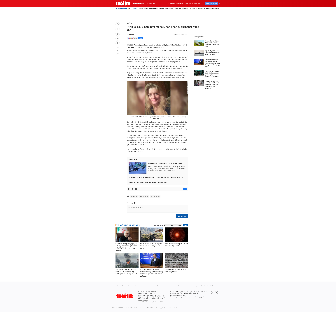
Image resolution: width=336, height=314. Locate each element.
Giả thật (211, 286)
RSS (204, 297)
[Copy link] (117, 29)
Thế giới (141, 286)
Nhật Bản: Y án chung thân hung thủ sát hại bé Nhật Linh (148, 182)
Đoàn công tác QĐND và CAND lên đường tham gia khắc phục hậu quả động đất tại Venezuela (212, 74)
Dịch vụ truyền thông (176, 297)
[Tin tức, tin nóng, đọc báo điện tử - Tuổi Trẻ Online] (124, 3)
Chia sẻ (140, 38)
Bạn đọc (146, 8)
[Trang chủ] (121, 8)
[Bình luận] (117, 34)
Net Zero (151, 8)
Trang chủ (115, 286)
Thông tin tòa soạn (143, 300)
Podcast (172, 3)
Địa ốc (217, 8)
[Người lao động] (138, 3)
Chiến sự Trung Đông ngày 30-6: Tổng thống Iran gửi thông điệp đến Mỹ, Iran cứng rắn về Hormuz (126, 247)
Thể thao (194, 8)
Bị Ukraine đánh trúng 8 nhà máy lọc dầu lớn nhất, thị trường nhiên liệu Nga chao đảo (126, 271)
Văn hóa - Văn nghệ (181, 8)
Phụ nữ (203, 8)
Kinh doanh (153, 286)
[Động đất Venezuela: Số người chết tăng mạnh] (176, 260)
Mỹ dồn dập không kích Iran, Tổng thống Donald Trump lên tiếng (212, 52)
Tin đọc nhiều (199, 37)
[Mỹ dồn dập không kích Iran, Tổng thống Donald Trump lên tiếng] (199, 53)
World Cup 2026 (210, 8)
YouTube (180, 3)
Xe (163, 286)
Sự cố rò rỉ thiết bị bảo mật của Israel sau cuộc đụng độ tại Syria (151, 246)
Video (131, 286)
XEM (185, 225)
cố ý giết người (155, 196)
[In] (117, 38)
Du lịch (167, 286)
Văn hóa (180, 286)
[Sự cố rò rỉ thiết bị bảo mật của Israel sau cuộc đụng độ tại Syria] (151, 234)
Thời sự (130, 8)
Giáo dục (167, 8)
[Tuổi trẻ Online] (125, 296)
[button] (118, 48)
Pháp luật (173, 8)
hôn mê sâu (134, 196)
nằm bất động (144, 196)
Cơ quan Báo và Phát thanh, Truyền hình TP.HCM (151, 302)
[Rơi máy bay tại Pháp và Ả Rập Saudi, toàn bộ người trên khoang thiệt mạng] (199, 43)
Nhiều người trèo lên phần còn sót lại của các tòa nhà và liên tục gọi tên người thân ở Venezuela (212, 84)
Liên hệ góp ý (198, 297)
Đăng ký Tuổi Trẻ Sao (211, 3)
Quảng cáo (197, 3)
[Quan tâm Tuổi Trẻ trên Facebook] (216, 292)
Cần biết (188, 3)
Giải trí (189, 8)
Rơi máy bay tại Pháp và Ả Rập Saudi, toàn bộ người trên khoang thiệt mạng (212, 43)
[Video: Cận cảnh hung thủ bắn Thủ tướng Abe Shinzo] (137, 168)
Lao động (140, 8)
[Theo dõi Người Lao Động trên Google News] (132, 38)
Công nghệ (159, 286)
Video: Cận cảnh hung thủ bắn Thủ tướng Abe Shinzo (165, 163)
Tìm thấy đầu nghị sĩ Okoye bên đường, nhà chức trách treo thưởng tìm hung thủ (156, 177)
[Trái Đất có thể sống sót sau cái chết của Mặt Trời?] (176, 234)
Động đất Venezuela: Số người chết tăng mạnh (176, 270)
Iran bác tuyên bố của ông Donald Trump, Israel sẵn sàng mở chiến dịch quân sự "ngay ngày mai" (212, 63)
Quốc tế (135, 8)
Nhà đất (200, 286)
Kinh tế (156, 8)
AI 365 (199, 8)
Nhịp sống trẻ (173, 286)
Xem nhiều (126, 286)
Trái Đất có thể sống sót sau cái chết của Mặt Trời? (176, 245)
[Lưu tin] (117, 43)
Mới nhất (120, 286)
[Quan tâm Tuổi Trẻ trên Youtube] (212, 292)
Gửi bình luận (182, 216)
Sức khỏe (161, 8)
